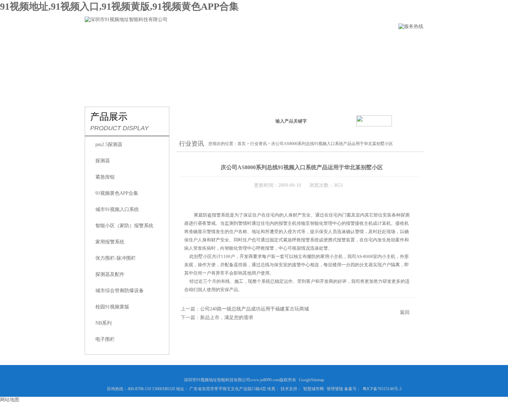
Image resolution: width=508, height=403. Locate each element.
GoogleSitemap (311, 379)
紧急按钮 (105, 177)
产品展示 (188, 40)
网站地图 (9, 399)
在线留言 (304, 40)
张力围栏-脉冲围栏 (115, 258)
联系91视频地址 (350, 40)
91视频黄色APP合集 (116, 193)
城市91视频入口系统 (117, 209)
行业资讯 (226, 40)
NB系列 (103, 323)
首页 (241, 143)
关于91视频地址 (142, 40)
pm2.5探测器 (108, 144)
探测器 (102, 160)
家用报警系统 (109, 241)
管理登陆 (335, 388)
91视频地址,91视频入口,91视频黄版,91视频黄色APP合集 (119, 6)
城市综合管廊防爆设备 (119, 290)
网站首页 (96, 40)
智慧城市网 (313, 388)
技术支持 (265, 40)
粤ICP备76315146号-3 (382, 388)
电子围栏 (105, 339)
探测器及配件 (109, 274)
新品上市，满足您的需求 (226, 317)
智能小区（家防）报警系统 (124, 225)
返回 (405, 312)
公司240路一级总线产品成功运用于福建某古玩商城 (254, 308)
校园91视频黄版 (112, 306)
